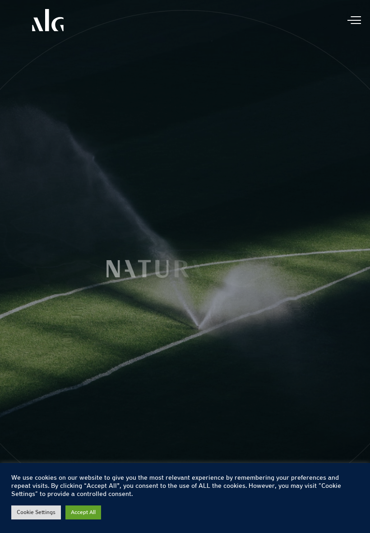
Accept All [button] (83, 512)
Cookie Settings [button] (36, 512)
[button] (353, 266)
